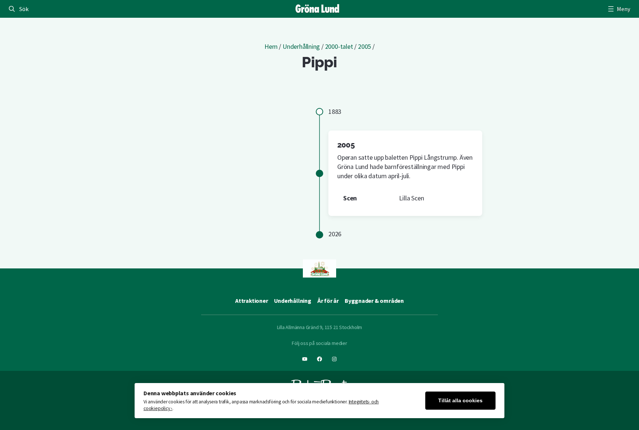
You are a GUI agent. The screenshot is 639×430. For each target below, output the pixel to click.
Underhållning (301, 46)
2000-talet (339, 46)
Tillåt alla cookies (460, 400)
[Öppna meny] (618, 9)
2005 (364, 46)
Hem (270, 46)
